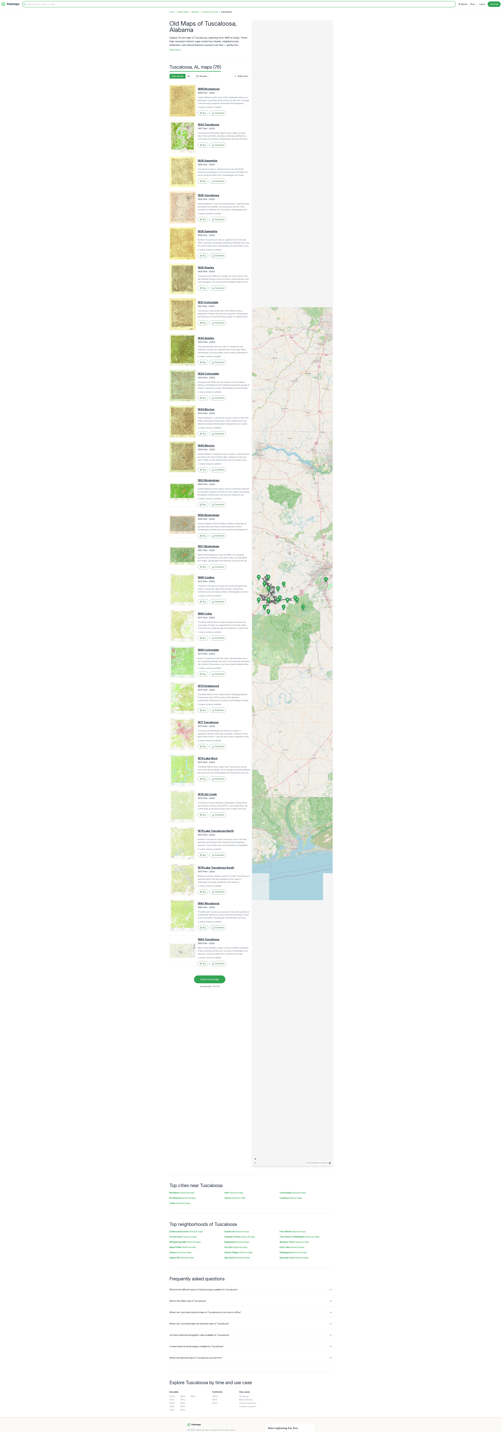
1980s (172, 1406)
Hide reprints (177, 76)
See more (174, 49)
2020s (172, 1396)
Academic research (247, 1406)
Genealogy (244, 1396)
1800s (214, 1403)
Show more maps (209, 979)
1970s (171, 1410)
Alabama (195, 12)
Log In (482, 4)
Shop (472, 4)
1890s (193, 1396)
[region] (292, 593)
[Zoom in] (255, 1159)
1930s (182, 1406)
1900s (214, 1400)
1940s (182, 1403)
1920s (182, 1410)
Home (172, 12)
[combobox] (239, 4)
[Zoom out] (255, 1163)
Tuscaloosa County (210, 12)
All (189, 76)
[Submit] (24, 4)
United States (183, 12)
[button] (264, 607)
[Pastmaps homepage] (194, 1424)
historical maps (181, 1192)
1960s (182, 1396)
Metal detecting (246, 1400)
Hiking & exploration (247, 1403)
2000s (172, 1403)
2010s (171, 1400)
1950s (182, 1400)
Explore (464, 4)
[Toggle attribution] (329, 1163)
